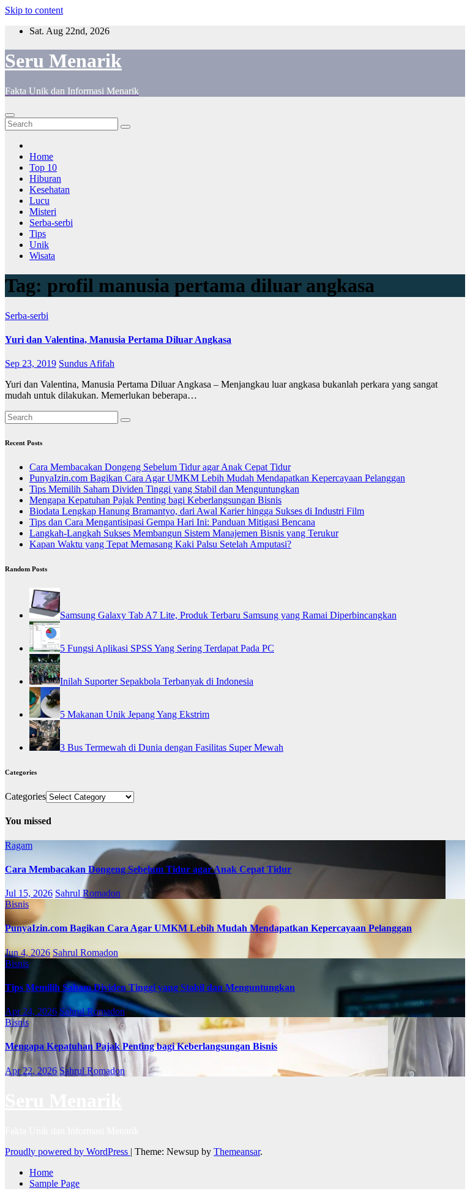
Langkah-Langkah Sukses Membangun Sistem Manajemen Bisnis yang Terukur (183, 533)
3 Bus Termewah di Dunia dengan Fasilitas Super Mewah (171, 747)
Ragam (18, 845)
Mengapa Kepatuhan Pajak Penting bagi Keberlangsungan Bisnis (155, 500)
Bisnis (17, 904)
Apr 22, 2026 (31, 1071)
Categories (25, 796)
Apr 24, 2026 (31, 1011)
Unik (39, 244)
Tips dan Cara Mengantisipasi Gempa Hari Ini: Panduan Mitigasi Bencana (172, 522)
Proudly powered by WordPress (67, 1151)
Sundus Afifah (86, 363)
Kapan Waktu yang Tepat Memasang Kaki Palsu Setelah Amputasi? (160, 544)
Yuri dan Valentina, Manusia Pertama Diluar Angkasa (118, 339)
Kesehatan (49, 189)
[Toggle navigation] (10, 115)
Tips (37, 233)
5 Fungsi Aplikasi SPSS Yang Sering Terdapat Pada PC (167, 648)
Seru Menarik (63, 61)
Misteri (42, 211)
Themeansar (237, 1151)
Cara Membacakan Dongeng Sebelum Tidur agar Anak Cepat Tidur (160, 467)
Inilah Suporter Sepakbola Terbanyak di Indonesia (156, 681)
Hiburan (45, 178)
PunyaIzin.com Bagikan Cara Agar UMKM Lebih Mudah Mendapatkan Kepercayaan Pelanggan (217, 478)
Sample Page (54, 1183)
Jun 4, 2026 (27, 952)
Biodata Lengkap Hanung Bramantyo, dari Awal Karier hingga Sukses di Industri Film (196, 511)
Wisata (42, 255)
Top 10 (43, 167)
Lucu (39, 200)
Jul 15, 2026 (29, 893)
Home (41, 156)
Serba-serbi (51, 222)
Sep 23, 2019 (30, 363)
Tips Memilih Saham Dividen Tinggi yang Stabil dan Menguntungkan (164, 489)
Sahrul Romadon (88, 893)
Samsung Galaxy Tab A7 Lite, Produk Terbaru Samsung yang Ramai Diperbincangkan (228, 615)
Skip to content (34, 10)
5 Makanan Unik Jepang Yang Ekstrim (134, 714)
